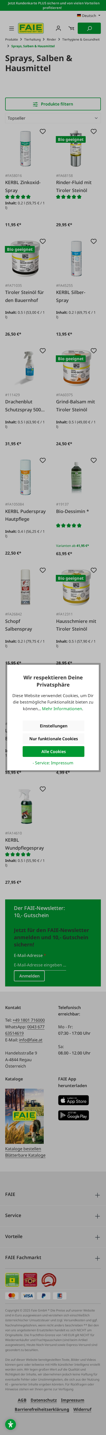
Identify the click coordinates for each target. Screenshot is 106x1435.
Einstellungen (53, 726)
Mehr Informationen (62, 708)
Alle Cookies (53, 751)
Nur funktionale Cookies (53, 739)
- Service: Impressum (53, 763)
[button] (10, 1424)
